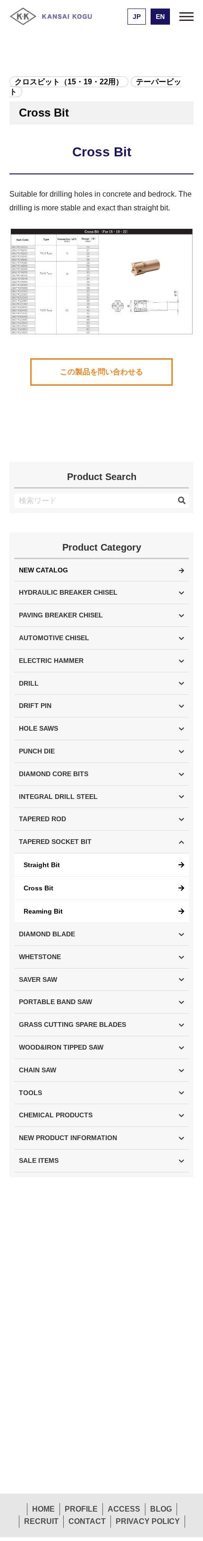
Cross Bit (38, 888)
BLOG (161, 1509)
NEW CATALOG (43, 570)
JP (137, 16)
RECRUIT (41, 1521)
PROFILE (81, 1509)
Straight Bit (42, 865)
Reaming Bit (43, 911)
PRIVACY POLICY (148, 1521)
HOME (43, 1509)
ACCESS (124, 1509)
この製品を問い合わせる (101, 372)
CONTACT (87, 1521)
